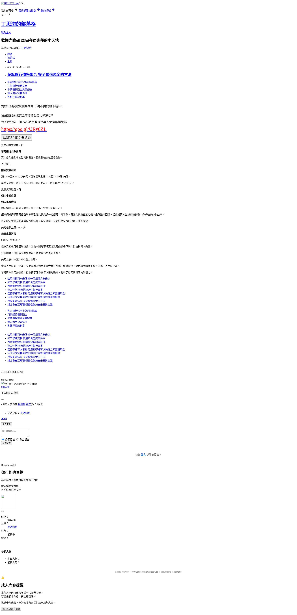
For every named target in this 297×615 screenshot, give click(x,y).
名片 (9, 61)
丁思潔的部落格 (18, 24)
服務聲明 (178, 572)
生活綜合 (27, 48)
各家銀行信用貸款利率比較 (22, 82)
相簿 (9, 54)
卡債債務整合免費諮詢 (19, 89)
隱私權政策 (166, 572)
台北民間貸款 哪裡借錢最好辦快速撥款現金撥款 (33, 297)
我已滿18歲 (7, 609)
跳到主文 (6, 32)
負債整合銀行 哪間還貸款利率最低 (26, 286)
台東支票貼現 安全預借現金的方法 (26, 301)
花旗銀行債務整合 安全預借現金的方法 (39, 75)
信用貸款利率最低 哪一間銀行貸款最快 (28, 278)
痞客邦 (21, 404)
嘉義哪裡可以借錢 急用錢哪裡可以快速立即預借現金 (36, 293)
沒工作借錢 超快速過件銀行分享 (25, 289)
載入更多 (6, 424)
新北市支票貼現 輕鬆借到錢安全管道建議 (30, 304)
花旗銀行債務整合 (17, 85)
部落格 (11, 57)
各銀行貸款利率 (16, 97)
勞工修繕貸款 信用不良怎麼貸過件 (26, 282)
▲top (4, 418)
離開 (18, 609)
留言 (28, 404)
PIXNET (125, 572)
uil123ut (5, 386)
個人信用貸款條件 (17, 93)
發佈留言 (6, 443)
